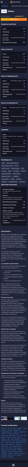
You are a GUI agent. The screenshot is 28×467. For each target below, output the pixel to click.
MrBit (11, 432)
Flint (13, 441)
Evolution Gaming (15, 168)
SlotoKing (8, 441)
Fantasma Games (13, 181)
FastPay (20, 451)
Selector (10, 428)
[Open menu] (1, 1)
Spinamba (18, 441)
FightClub (10, 453)
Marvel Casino (17, 448)
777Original (4, 453)
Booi (18, 435)
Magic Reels (16, 446)
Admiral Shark (19, 442)
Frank (21, 435)
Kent (14, 428)
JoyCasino (18, 444)
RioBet (3, 441)
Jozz (8, 450)
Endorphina (16, 171)
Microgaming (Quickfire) (12, 163)
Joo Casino (10, 457)
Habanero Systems (6, 176)
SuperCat (3, 439)
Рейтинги (5, 6)
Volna (10, 446)
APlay (19, 437)
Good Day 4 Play (11, 455)
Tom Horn (23, 171)
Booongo (4, 171)
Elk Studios (4, 181)
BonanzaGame (5, 432)
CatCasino (4, 428)
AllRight (16, 453)
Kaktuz (15, 451)
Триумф (3, 450)
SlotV (12, 439)
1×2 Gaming (22, 181)
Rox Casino (22, 453)
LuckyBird (3, 457)
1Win (8, 439)
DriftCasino (13, 450)
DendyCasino (4, 435)
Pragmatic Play (16, 173)
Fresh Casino (9, 448)
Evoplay (12, 179)
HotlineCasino (16, 430)
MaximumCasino (10, 444)
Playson (10, 171)
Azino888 (3, 455)
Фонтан (10, 451)
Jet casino (23, 439)
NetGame (17, 439)
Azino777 (3, 433)
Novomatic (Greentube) (7, 165)
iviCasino (9, 433)
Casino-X (9, 430)
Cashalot (16, 432)
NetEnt (3, 163)
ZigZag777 (19, 428)
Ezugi (22, 168)
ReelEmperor (4, 446)
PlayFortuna (12, 435)
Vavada (14, 437)
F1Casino (12, 442)
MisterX (19, 455)
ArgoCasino (22, 432)
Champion (20, 450)
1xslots (6, 442)
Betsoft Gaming (5, 168)
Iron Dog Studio (5, 179)
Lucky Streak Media (6, 173)
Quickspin (18, 179)
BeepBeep (4, 451)
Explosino (8, 437)
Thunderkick (16, 176)
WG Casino (16, 433)
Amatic (16, 165)
